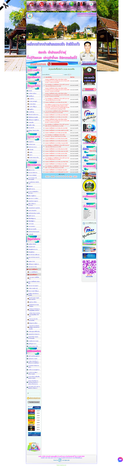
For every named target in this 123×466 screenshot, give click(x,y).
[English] (31, 81)
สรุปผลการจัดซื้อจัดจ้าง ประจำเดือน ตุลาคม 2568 (56, 132)
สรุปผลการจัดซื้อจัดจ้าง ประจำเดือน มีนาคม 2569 (56, 102)
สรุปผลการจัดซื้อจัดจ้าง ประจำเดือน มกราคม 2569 (56, 117)
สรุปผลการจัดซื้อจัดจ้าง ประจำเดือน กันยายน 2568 (56, 138)
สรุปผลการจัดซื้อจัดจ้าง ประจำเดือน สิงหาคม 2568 (56, 140)
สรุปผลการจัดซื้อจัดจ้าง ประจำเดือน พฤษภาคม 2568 (56, 151)
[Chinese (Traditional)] (29, 81)
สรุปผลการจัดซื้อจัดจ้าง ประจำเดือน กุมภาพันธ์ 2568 (56, 161)
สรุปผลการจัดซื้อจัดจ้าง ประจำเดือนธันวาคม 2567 (56, 169)
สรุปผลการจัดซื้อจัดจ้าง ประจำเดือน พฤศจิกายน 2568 (56, 130)
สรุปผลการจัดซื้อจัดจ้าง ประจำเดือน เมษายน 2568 (56, 153)
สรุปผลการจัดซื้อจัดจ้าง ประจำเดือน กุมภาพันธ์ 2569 (56, 114)
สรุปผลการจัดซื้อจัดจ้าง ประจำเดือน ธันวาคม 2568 (56, 128)
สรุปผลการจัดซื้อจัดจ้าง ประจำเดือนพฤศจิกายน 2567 (56, 172)
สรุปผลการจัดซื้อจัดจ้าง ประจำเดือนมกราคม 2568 (56, 163)
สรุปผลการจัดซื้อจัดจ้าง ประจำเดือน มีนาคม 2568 (56, 155)
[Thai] (26, 81)
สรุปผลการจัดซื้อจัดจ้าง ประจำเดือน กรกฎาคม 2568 (56, 143)
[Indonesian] (35, 81)
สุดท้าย (75, 176)
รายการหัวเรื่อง (48, 77)
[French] (32, 81)
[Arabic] (28, 81)
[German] (34, 81)
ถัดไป (70, 176)
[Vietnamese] (39, 81)
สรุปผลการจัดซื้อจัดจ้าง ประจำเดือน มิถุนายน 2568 (56, 149)
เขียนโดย (72, 77)
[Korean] (38, 81)
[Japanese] (36, 81)
